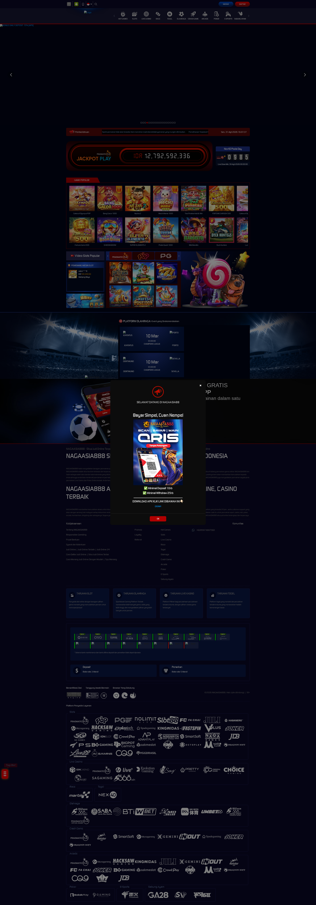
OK (158, 518)
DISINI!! (158, 506)
